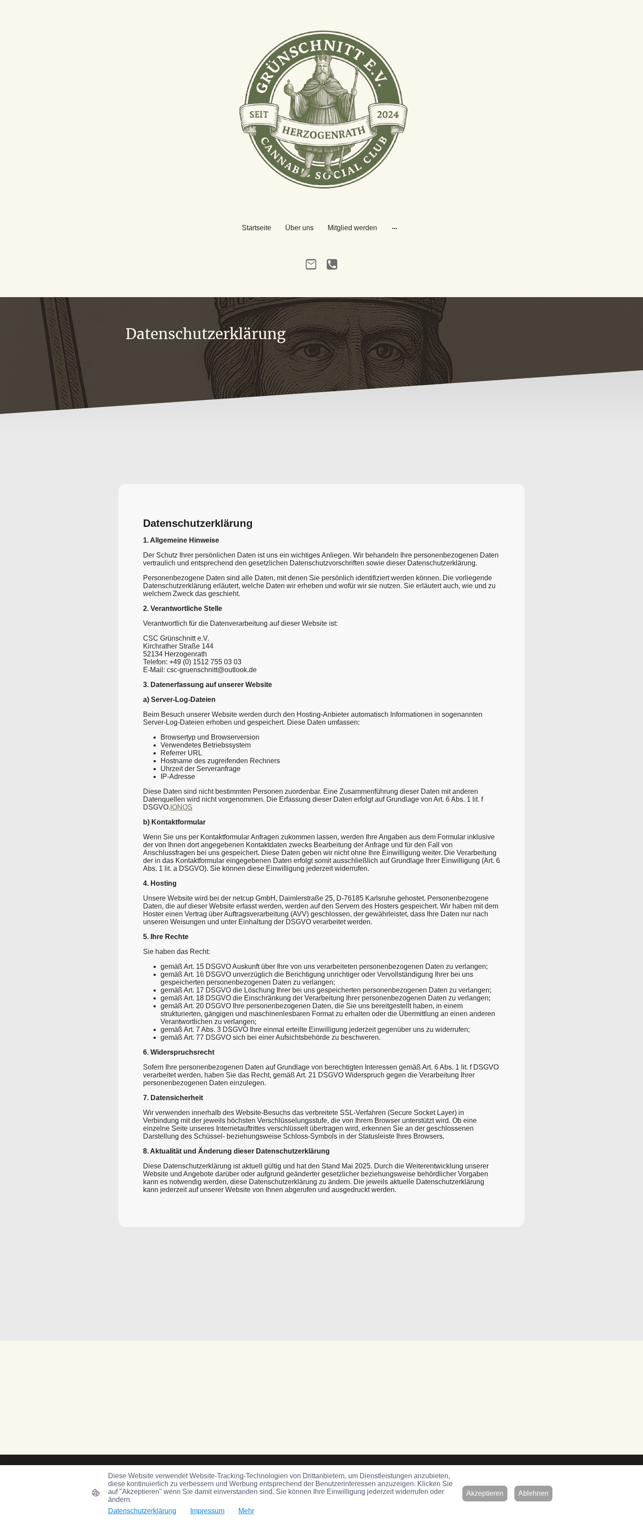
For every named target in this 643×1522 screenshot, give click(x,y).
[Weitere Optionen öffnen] (394, 228)
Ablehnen (533, 1493)
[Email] (311, 264)
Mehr (246, 1511)
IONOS (181, 807)
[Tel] (332, 264)
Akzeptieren (484, 1493)
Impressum (207, 1511)
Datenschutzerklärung (142, 1511)
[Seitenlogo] (321, 112)
